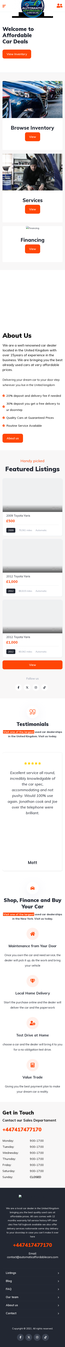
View (32, 137)
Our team (12, 1297)
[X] (28, 1337)
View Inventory (17, 54)
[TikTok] (45, 1337)
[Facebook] (20, 1337)
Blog (9, 1281)
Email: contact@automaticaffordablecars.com (32, 1255)
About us (12, 1305)
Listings (11, 1273)
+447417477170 (22, 1129)
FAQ (9, 1289)
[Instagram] (37, 1337)
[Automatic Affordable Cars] (32, 1199)
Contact (11, 1313)
